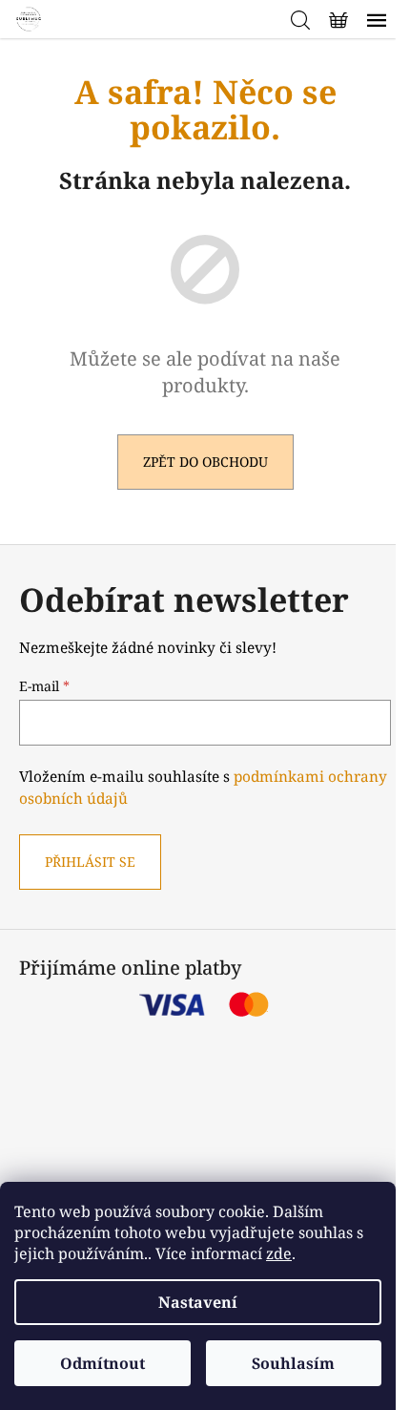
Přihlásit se (90, 861)
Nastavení (197, 1302)
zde (279, 1253)
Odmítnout (102, 1363)
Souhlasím (293, 1363)
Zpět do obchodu (205, 461)
